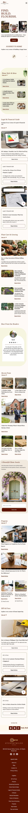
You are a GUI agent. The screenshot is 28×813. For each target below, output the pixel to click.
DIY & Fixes (6, 655)
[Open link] (23, 203)
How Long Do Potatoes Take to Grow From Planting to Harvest (20, 273)
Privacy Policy (14, 770)
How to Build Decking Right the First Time (20, 450)
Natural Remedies (14, 795)
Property (14, 803)
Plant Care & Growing (14, 801)
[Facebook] (17, 754)
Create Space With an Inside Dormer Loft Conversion (8, 104)
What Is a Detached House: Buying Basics (21, 594)
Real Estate (14, 806)
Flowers (14, 781)
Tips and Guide (14, 809)
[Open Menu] (26, 3)
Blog (14, 765)
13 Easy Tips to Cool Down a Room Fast (20, 391)
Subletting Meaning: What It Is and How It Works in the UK (7, 594)
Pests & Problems (14, 798)
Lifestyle (14, 792)
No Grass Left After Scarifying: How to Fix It (6, 450)
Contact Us (14, 768)
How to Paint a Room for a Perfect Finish (14, 704)
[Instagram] (14, 754)
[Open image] (14, 248)
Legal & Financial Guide (8, 166)
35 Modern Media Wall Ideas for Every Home (6, 392)
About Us (14, 762)
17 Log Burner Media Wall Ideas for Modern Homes (9, 81)
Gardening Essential (14, 784)
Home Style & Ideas (14, 787)
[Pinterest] (11, 754)
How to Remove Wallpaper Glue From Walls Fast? (14, 640)
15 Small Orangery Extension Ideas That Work (8, 92)
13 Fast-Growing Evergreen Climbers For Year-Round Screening (19, 306)
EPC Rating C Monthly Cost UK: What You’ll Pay (14, 151)
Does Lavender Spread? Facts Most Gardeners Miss (19, 289)
